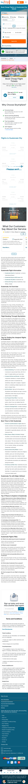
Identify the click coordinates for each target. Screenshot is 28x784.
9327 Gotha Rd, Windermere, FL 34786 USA (13, 753)
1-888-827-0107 (9, 52)
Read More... (6, 247)
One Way (14, 17)
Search (13, 41)
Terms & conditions (6, 731)
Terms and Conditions (14, 613)
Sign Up (21, 608)
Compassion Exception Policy (8, 727)
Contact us (4, 739)
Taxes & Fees (5, 735)
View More (14, 253)
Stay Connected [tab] (4, 705)
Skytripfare (3, 58)
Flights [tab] (5, 13)
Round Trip (6, 17)
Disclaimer (4, 737)
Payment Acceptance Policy (8, 729)
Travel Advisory (5, 733)
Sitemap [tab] (3, 707)
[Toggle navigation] (25, 2)
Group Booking (7, 45)
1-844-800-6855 (7, 748)
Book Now (14, 217)
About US (4, 717)
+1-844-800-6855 (9, 129)
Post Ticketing (5, 723)
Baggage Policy (5, 725)
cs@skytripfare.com (7, 750)
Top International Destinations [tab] (7, 703)
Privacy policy (5, 719)
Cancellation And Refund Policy (9, 721)
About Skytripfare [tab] (5, 699)
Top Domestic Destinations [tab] (7, 701)
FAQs (3, 715)
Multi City (22, 17)
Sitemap (4, 741)
